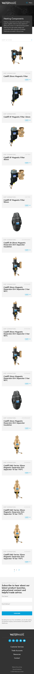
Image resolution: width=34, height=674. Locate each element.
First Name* (5, 596)
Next (19, 570)
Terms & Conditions (17, 669)
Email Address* (6, 604)
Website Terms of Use (17, 667)
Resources (17, 654)
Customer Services (17, 647)
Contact (17, 658)
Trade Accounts (17, 650)
